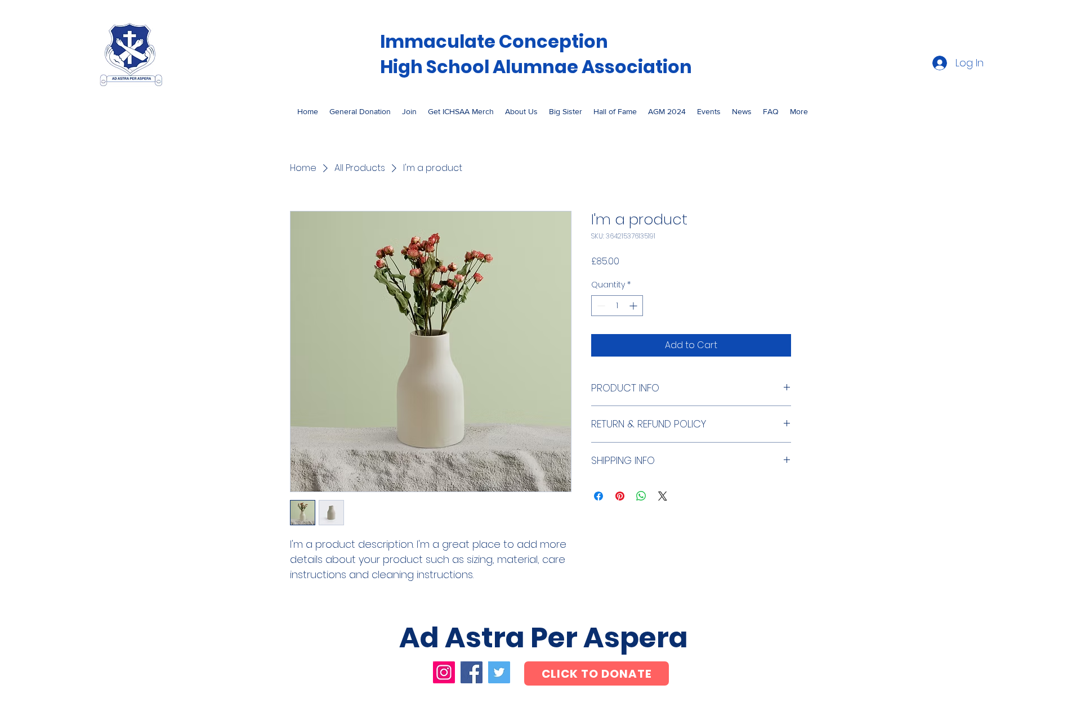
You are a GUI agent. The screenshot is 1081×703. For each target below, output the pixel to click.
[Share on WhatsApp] (641, 496)
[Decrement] (600, 306)
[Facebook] (472, 672)
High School (436, 66)
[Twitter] (499, 672)
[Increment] (634, 306)
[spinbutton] (617, 306)
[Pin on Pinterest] (620, 496)
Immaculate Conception (494, 41)
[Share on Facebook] (598, 496)
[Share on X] (662, 496)
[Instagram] (444, 672)
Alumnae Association (594, 66)
